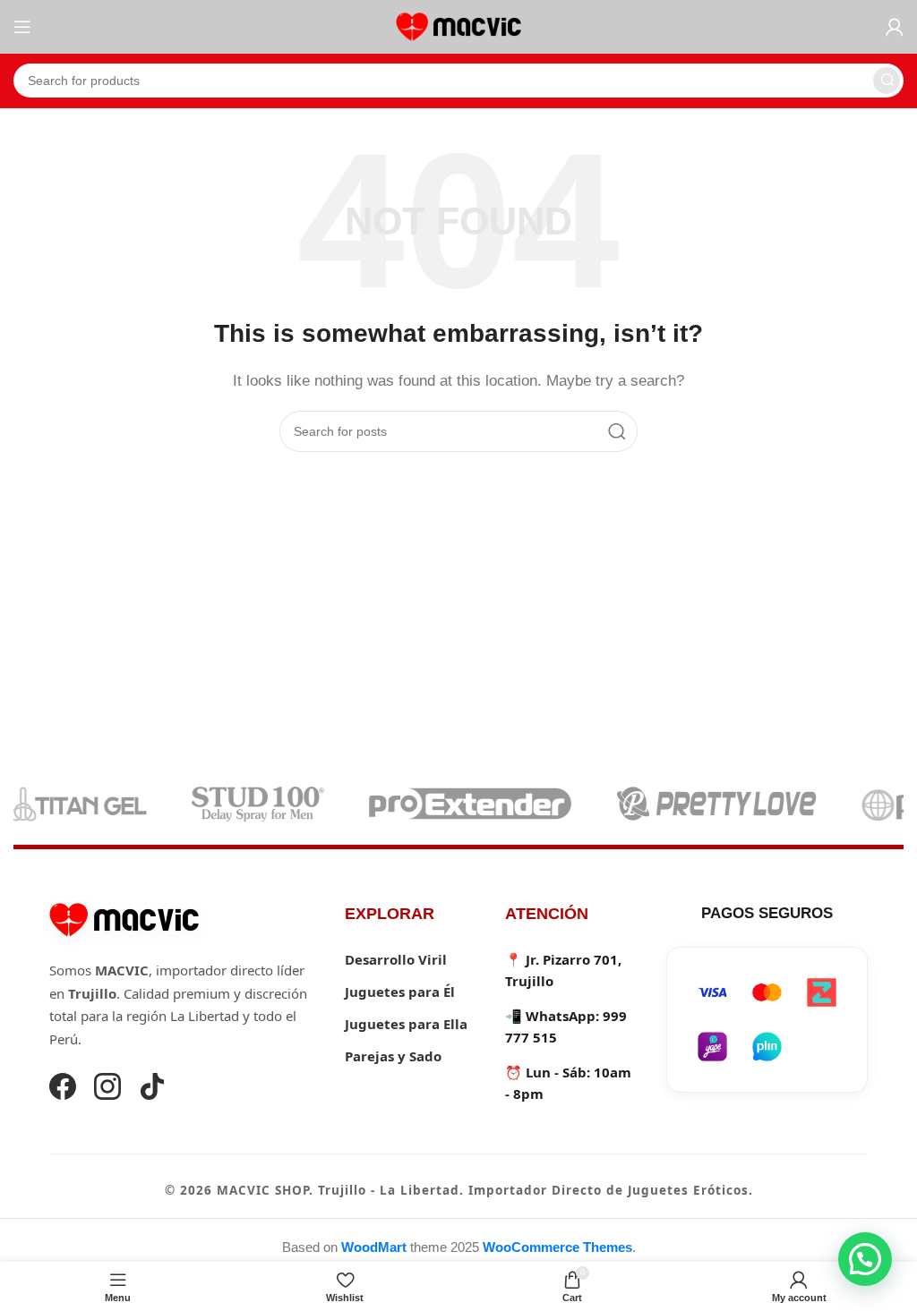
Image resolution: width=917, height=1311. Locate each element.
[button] (865, 1259)
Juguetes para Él (400, 991)
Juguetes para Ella (406, 1024)
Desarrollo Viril (396, 959)
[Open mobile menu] (22, 27)
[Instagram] (107, 1089)
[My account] (895, 27)
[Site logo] (458, 25)
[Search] (886, 80)
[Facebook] (62, 1089)
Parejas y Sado (393, 1056)
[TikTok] (152, 1089)
